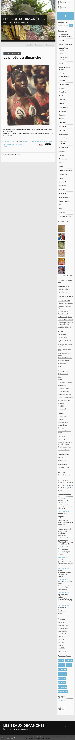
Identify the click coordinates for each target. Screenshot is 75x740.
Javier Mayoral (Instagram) (65, 354)
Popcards (61, 419)
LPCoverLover (62, 416)
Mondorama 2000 (63, 422)
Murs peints (62, 151)
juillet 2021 (61, 636)
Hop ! (59, 377)
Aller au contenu (6, 1)
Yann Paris (62, 212)
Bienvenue (62, 608)
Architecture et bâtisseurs (63, 58)
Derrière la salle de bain (65, 397)
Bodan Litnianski (64, 76)
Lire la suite (61, 700)
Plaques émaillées (64, 174)
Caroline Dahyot (63, 337)
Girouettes (62, 111)
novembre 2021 (63, 628)
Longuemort (63, 540)
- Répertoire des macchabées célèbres (65, 35)
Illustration (62, 122)
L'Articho (60, 380)
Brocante (62, 80)
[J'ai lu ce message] (73, 737)
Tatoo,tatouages (64, 197)
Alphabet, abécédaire (65, 44)
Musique (61, 155)
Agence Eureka (62, 425)
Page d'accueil (39, 45)
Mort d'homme (63, 147)
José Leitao (62, 130)
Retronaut (61, 428)
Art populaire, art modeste (31, 141)
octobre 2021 (62, 631)
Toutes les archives (64, 651)
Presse (61, 178)
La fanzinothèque (63, 388)
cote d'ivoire (46, 143)
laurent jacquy (62, 691)
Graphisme (62, 115)
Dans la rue (62, 96)
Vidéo (60, 205)
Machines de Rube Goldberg (64, 143)
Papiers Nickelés (63, 374)
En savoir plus (9, 738)
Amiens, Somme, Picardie (64, 49)
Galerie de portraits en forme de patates (65, 443)
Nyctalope (61, 403)
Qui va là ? (61, 457)
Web (60, 208)
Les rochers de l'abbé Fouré (64, 307)
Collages (61, 88)
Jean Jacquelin (63, 560)
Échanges (62, 99)
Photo (61, 166)
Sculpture (62, 189)
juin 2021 (61, 639)
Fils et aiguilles (63, 107)
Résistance (62, 186)
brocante (61, 665)
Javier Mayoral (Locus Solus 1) (65, 345)
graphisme (61, 683)
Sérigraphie (62, 193)
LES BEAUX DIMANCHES (24, 19)
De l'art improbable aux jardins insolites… (65, 323)
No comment (63, 159)
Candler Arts (62, 460)
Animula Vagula (63, 311)
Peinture (61, 163)
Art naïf (61, 63)
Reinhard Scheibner (64, 361)
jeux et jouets (63, 126)
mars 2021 (61, 648)
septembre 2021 (63, 634)
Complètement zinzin (64, 447)
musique (69, 665)
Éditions (61, 103)
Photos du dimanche (22, 143)
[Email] (65, 16)
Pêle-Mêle (61, 406)
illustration (62, 678)
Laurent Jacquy (63, 138)
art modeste (62, 674)
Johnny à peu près (65, 529)
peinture (61, 660)
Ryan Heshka (62, 363)
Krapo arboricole (63, 467)
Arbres (61, 54)
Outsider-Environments (65, 303)
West (60, 571)
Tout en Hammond (64, 201)
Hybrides (61, 119)
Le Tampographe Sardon (64, 341)
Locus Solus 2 (62, 439)
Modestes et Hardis (64, 289)
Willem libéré (29, 45)
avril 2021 (61, 645)
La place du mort (64, 134)
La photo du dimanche (22, 57)
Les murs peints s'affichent (64, 431)
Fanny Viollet (62, 334)
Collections (12, 143)
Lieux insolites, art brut (65, 320)
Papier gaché (62, 385)
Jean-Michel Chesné (64, 327)
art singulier (62, 669)
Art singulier (43, 141)
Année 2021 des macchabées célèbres (64, 516)
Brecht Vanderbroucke (65, 358)
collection (69, 660)
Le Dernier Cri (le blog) (65, 382)
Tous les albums (68, 275)
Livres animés (62, 409)
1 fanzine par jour (63, 391)
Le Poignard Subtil (64, 301)
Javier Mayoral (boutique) (64, 349)
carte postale (38, 143)
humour (8, 144)
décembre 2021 (63, 625)
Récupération (63, 182)
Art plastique (63, 549)
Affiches (61, 40)
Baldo (60, 366)
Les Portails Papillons (65, 317)
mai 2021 (61, 642)
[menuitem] (30, 45)
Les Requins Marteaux (65, 394)
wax (12, 144)
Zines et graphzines (65, 216)
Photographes (50, 45)
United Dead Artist (64, 400)
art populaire (62, 687)
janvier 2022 (62, 622)
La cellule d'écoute (64, 450)
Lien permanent (9, 141)
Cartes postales (64, 84)
